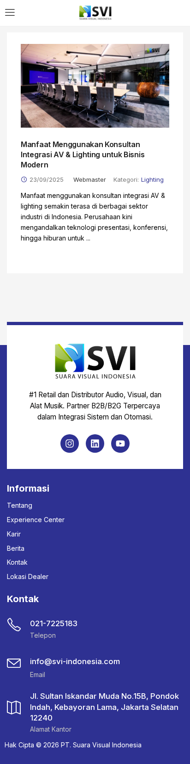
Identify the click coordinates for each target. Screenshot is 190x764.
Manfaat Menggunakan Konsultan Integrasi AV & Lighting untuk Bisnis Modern (82, 154)
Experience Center (36, 520)
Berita (15, 548)
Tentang (19, 505)
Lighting (152, 179)
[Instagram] (69, 443)
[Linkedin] (95, 443)
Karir (14, 534)
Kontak (17, 562)
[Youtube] (120, 443)
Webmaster (89, 179)
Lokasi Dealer (27, 576)
